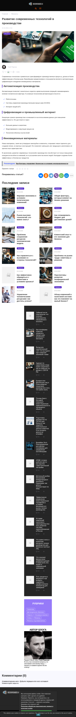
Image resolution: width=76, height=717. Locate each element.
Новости (30, 615)
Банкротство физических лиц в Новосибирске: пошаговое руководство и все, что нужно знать (43, 385)
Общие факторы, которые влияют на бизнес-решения (63, 198)
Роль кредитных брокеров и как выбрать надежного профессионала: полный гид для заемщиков (42, 582)
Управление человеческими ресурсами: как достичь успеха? (24, 297)
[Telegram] (51, 175)
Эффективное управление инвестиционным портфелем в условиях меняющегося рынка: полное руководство (42, 503)
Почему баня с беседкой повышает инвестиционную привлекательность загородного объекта (43, 404)
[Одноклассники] (46, 175)
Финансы (14, 14)
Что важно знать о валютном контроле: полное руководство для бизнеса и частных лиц (43, 544)
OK (38, 715)
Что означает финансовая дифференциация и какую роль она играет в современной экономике (42, 562)
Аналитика (30, 609)
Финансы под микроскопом (36, 620)
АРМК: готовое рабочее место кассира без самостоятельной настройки (42, 463)
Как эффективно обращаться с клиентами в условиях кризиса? (25, 278)
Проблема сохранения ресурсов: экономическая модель (23, 239)
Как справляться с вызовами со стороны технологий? (26, 258)
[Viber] (56, 175)
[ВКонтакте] (40, 175)
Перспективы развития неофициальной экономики (61, 278)
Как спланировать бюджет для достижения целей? (63, 217)
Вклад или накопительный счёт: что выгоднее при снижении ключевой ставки (43, 350)
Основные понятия (41, 615)
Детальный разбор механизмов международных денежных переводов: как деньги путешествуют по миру (43, 482)
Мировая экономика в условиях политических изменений (26, 199)
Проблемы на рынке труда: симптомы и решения (63, 258)
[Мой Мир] (66, 175)
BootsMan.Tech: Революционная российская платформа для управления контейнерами (42, 447)
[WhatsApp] (61, 175)
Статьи (29, 618)
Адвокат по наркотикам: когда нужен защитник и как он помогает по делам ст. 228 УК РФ (43, 367)
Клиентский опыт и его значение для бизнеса (62, 237)
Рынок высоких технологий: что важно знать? (24, 217)
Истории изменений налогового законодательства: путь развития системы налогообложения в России (43, 525)
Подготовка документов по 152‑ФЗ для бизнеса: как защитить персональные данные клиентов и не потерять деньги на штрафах (42, 426)
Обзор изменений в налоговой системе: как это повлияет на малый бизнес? (63, 297)
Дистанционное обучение (35, 612)
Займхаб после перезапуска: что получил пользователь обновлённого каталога (42, 317)
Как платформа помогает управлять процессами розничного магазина (41, 334)
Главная (5, 14)
